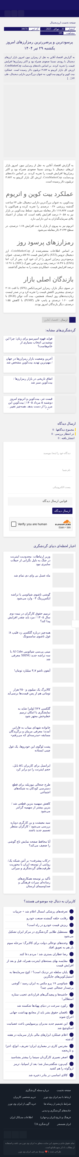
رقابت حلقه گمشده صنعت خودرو (47, 918)
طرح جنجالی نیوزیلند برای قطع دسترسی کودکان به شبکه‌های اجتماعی (31, 788)
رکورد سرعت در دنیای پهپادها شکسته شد (42, 1005)
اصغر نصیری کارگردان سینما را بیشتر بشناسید (39, 1057)
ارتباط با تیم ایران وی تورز (57, 1097)
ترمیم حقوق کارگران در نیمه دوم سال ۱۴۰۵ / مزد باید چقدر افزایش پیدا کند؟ (29, 617)
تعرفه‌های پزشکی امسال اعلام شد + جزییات (40, 911)
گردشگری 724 (41, 1124)
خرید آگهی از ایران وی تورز (22, 1103)
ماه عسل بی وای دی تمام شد (32, 575)
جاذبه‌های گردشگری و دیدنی (56, 1110)
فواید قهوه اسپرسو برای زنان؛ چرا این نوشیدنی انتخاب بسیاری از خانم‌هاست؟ (28, 342)
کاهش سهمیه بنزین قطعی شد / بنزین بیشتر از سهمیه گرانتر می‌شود (30, 807)
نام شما (66, 470)
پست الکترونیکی (61, 487)
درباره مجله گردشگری (37, 1090)
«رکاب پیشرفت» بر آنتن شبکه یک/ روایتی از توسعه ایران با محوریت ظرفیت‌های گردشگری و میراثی (29, 864)
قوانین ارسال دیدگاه (55, 501)
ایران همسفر (64, 1124)
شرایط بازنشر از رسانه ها (57, 1103)
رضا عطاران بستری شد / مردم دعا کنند (44, 954)
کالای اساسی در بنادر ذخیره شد (48, 1075)
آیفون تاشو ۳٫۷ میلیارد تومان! (32, 670)
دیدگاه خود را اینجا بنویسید (56, 453)
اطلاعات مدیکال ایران (21, 1117)
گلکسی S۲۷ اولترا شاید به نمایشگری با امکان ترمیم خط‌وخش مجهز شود (34, 712)
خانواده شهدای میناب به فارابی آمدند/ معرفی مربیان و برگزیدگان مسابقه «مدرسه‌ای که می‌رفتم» (29, 731)
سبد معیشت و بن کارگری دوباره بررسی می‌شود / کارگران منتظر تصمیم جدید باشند (30, 826)
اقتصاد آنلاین (51, 319)
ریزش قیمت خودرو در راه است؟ (47, 925)
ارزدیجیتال (55, 22)
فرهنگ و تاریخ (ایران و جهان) (55, 1117)
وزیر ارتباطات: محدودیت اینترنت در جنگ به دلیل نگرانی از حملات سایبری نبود (30, 560)
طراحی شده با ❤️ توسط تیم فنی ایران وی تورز (39, 1151)
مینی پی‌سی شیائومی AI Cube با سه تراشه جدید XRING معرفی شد (30, 655)
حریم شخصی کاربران (24, 1097)
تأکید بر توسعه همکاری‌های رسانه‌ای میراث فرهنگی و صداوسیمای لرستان (34, 882)
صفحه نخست (68, 22)
